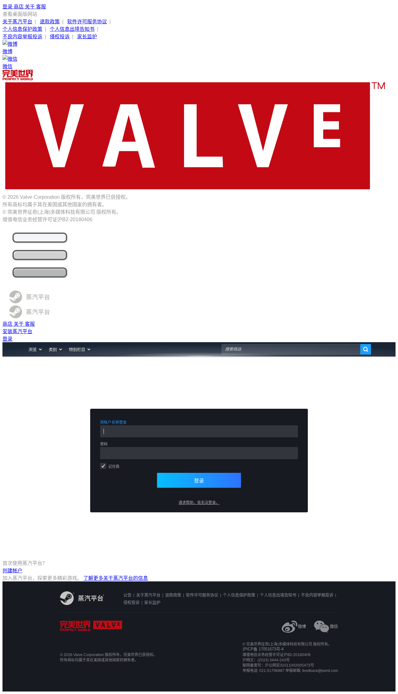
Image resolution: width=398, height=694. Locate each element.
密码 (104, 444)
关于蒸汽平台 (17, 21)
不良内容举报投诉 (22, 36)
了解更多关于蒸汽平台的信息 (115, 578)
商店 (19, 6)
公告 (127, 595)
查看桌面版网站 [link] (19, 14)
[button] (35, 349)
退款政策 (50, 21)
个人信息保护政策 (22, 29)
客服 (41, 6)
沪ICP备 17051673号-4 (263, 649)
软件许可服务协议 (87, 21)
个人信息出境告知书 (72, 29)
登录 (8, 6)
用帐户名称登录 (113, 422)
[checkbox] (103, 466)
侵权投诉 (60, 36)
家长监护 (87, 36)
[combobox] (291, 349)
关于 (30, 6)
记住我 (113, 466)
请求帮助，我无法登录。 (199, 503)
